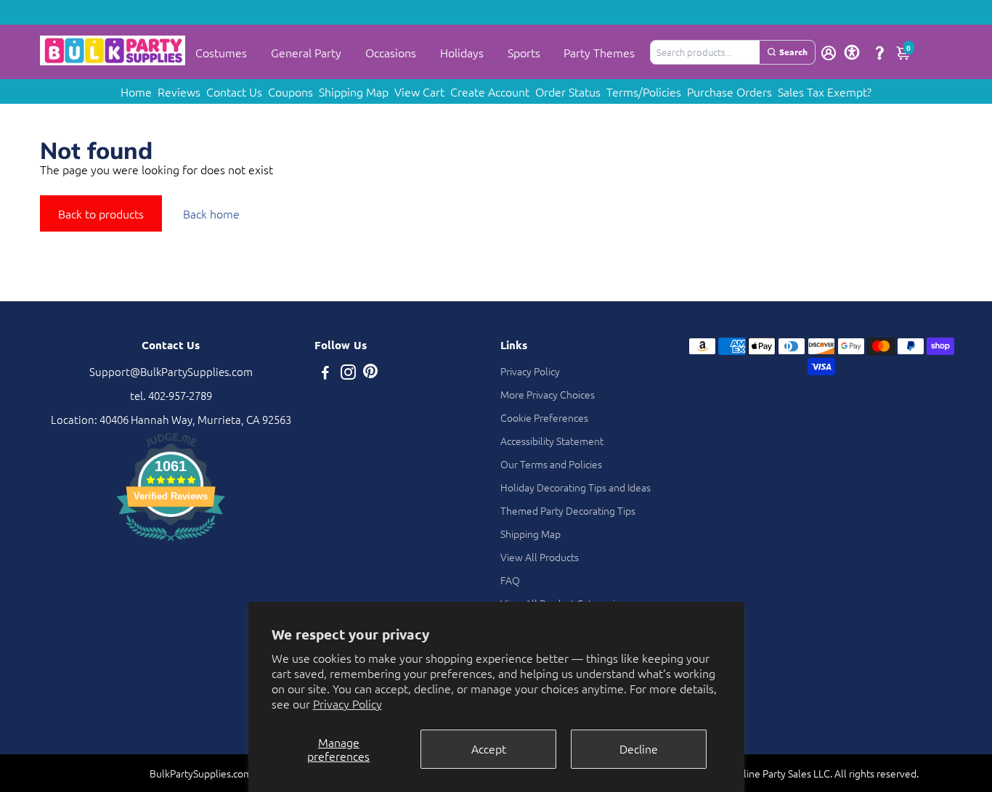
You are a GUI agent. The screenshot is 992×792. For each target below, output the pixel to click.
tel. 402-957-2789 (171, 395)
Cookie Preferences (544, 417)
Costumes (221, 52)
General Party (306, 52)
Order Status (568, 91)
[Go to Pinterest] (370, 373)
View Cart (419, 91)
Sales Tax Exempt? (824, 91)
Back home (211, 213)
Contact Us (234, 91)
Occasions (390, 52)
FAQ (510, 580)
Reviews (179, 91)
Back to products (101, 213)
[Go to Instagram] (348, 373)
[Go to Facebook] (325, 373)
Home (136, 91)
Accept (488, 748)
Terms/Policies (643, 91)
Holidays (462, 52)
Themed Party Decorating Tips (567, 510)
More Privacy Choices (547, 394)
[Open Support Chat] (879, 52)
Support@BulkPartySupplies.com (171, 371)
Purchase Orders (729, 91)
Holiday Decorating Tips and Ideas (575, 487)
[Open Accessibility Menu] (852, 52)
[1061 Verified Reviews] (170, 542)
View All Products (539, 557)
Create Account (489, 91)
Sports (524, 52)
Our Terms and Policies (551, 464)
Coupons (290, 91)
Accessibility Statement (551, 440)
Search (793, 51)
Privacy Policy (347, 703)
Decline (638, 748)
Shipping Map (354, 91)
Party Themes (599, 52)
